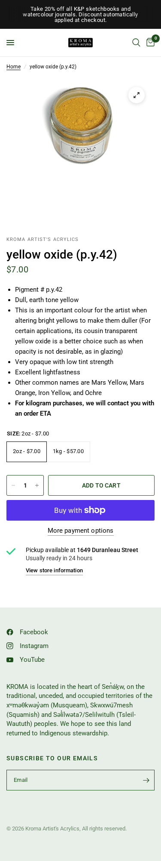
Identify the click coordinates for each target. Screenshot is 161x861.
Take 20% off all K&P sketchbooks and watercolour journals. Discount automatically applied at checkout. (80, 14)
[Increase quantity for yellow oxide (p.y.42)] (36, 485)
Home (13, 67)
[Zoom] (136, 95)
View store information (54, 570)
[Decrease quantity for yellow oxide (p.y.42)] (13, 485)
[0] (149, 42)
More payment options (81, 530)
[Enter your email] (146, 780)
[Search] (136, 42)
